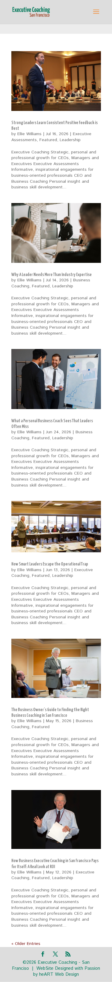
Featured (48, 140)
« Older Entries (25, 944)
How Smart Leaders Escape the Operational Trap (49, 564)
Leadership (70, 140)
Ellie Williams (29, 134)
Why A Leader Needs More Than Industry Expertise (51, 274)
